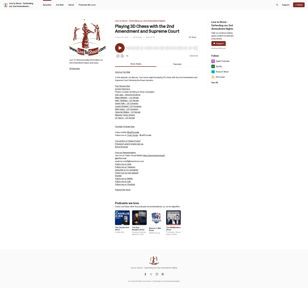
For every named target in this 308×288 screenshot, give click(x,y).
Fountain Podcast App (125, 126)
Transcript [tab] (177, 64)
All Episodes (74, 68)
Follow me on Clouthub (125, 184)
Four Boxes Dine (122, 86)
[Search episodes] (277, 4)
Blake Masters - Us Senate (127, 97)
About (71, 5)
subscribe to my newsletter (126, 170)
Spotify (219, 66)
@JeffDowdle (133, 132)
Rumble (118, 175)
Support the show (123, 189)
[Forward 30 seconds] (122, 56)
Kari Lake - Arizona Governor (128, 95)
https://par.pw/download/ (154, 155)
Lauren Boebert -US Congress (128, 106)
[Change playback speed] (127, 56)
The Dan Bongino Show (138, 228)
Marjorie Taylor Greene (125, 115)
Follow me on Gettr (123, 164)
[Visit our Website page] (157, 274)
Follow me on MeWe (124, 178)
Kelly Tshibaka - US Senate (127, 100)
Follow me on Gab (123, 181)
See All (214, 82)
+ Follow (299, 5)
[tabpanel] (156, 132)
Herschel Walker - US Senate (127, 112)
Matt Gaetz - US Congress (126, 109)
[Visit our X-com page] (151, 274)
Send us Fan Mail (122, 72)
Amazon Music (222, 71)
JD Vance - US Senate (125, 118)
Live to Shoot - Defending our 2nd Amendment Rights (21, 5)
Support (220, 43)
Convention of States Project (127, 141)
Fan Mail (60, 5)
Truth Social (132, 135)
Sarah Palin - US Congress (126, 103)
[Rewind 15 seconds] (118, 56)
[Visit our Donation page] (162, 274)
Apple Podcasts (223, 61)
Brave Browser (121, 147)
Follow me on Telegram (125, 167)
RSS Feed (220, 77)
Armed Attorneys (122, 89)
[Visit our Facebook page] (145, 274)
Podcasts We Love (87, 5)
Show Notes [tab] (135, 64)
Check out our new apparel (126, 173)
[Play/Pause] (120, 48)
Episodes (47, 5)
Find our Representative (125, 152)
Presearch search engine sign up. (129, 144)
